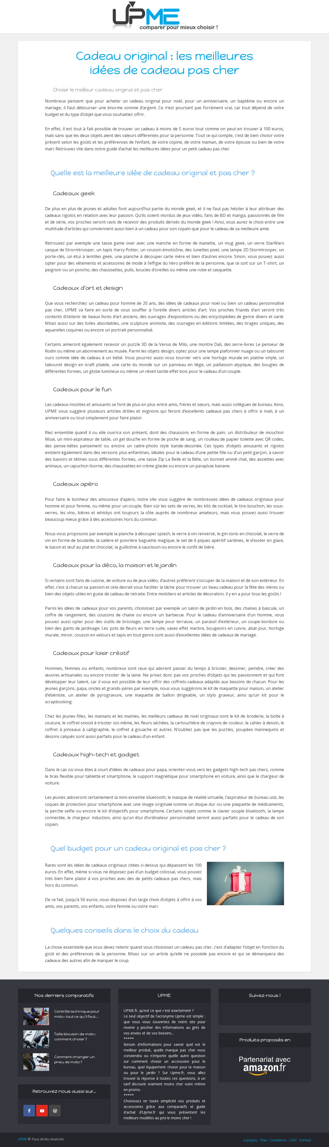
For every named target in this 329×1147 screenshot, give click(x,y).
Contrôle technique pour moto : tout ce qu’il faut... (76, 1014)
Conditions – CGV (283, 1140)
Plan (263, 1140)
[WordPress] (55, 1110)
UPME (22, 1139)
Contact (305, 1140)
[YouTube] (42, 1110)
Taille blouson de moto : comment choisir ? (75, 1036)
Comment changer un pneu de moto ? (74, 1059)
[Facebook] (29, 1110)
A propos (251, 1140)
